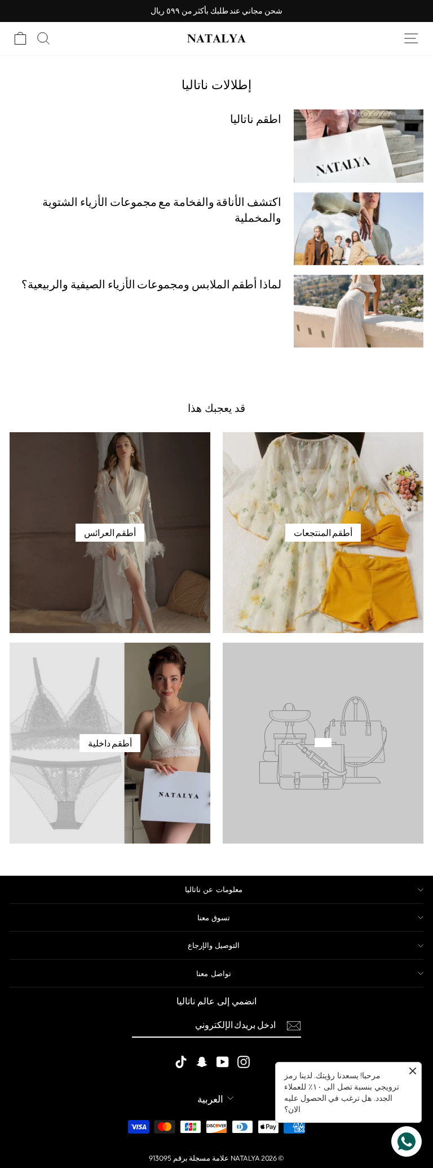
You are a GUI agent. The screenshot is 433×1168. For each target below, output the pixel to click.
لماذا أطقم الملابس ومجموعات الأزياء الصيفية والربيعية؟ (151, 284)
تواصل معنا (213, 973)
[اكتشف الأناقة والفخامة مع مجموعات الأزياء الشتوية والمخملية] (358, 228)
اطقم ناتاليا (255, 119)
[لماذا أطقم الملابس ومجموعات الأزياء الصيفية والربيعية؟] (358, 311)
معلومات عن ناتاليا (213, 889)
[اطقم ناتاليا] (358, 145)
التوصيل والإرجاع (214, 945)
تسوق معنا (213, 917)
